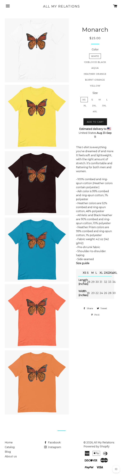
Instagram (54, 447)
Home (9, 442)
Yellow (95, 85)
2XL (94, 105)
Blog (8, 451)
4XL (95, 111)
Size (95, 92)
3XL (104, 105)
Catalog (10, 447)
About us (11, 456)
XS (84, 99)
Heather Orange (95, 74)
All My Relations (61, 6)
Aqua (95, 68)
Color (95, 49)
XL (85, 105)
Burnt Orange (95, 79)
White (95, 56)
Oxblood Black (95, 62)
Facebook (54, 442)
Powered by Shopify (97, 446)
